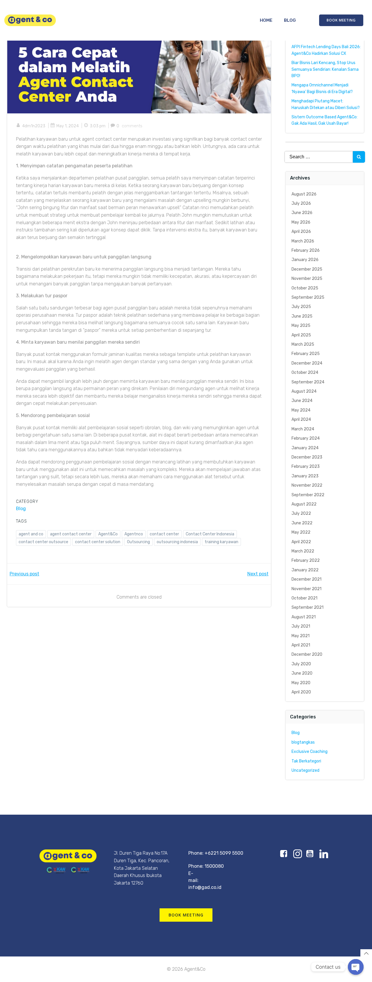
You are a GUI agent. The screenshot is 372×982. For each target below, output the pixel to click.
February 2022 (305, 560)
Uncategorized (305, 770)
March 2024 (302, 429)
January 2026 (305, 259)
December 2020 (306, 654)
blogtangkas (303, 742)
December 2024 (306, 363)
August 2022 (303, 504)
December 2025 (306, 269)
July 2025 (301, 306)
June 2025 (301, 316)
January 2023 (305, 476)
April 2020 (301, 692)
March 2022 (302, 551)
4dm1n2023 (33, 126)
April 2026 (301, 231)
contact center (164, 534)
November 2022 (306, 485)
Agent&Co (108, 534)
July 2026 (301, 203)
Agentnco (133, 534)
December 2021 (306, 579)
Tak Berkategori (306, 761)
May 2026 (300, 222)
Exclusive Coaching (309, 751)
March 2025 (302, 344)
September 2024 (307, 382)
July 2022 (301, 513)
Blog (290, 20)
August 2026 (303, 194)
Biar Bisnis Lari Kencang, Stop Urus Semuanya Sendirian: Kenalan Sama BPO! (325, 69)
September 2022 (307, 494)
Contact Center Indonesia (210, 534)
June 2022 (301, 523)
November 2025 (306, 278)
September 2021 (307, 607)
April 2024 (301, 419)
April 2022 (301, 541)
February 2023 (305, 466)
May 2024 (300, 410)
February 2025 (305, 353)
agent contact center (71, 534)
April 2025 (301, 335)
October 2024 (304, 372)
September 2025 (307, 297)
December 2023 (306, 457)
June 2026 (301, 212)
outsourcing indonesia (177, 541)
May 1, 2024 (67, 126)
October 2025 (304, 288)
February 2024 (305, 438)
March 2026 (302, 241)
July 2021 (300, 626)
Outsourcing (138, 541)
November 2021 (306, 588)
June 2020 (301, 673)
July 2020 (301, 664)
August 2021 (303, 617)
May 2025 (300, 325)
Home (266, 20)
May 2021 (300, 635)
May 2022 (300, 532)
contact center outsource (43, 541)
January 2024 (305, 447)
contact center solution (97, 541)
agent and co (31, 534)
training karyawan (221, 541)
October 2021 (304, 598)
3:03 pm (97, 126)
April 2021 (300, 645)
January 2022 (305, 570)
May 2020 (300, 682)
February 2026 (305, 250)
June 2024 (301, 400)
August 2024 (303, 391)
